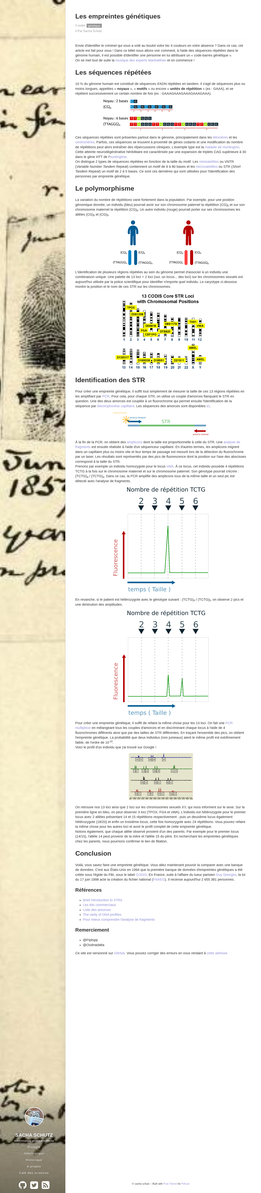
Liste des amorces (97, 910)
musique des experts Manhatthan (140, 60)
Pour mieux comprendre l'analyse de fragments (119, 919)
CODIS (141, 875)
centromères (84, 142)
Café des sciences (34, 1172)
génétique (94, 25)
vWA (169, 466)
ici (208, 406)
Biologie (34, 1147)
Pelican (185, 1183)
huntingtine (118, 157)
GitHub (119, 953)
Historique (34, 1160)
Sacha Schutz (34, 1135)
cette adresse (217, 953)
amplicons (134, 442)
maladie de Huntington (222, 147)
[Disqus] (160, 1021)
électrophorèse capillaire (115, 406)
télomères (220, 137)
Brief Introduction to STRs (102, 900)
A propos (34, 1166)
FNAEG (159, 879)
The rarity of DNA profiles (102, 915)
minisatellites (209, 162)
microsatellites (207, 166)
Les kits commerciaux (99, 905)
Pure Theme (170, 1183)
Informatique (34, 1153)
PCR (105, 396)
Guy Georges (226, 875)
